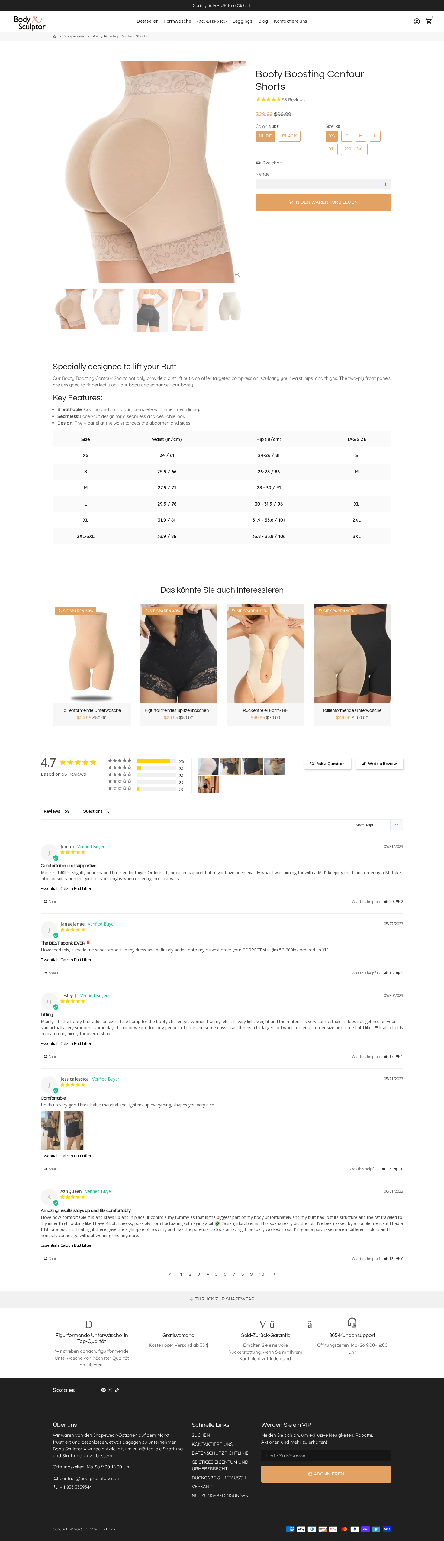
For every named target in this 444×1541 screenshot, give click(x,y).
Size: (333, 126)
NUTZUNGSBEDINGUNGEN (220, 1495)
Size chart (269, 163)
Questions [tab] (93, 811)
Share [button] (53, 901)
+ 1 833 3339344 (72, 1487)
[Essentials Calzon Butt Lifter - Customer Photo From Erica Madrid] (274, 766)
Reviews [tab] (52, 811)
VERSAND (202, 1486)
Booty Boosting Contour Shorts (120, 36)
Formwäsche (177, 21)
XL (331, 149)
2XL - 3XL (354, 149)
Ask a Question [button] (331, 763)
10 (261, 1274)
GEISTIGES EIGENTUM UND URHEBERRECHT (220, 1465)
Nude (265, 136)
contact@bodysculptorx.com (87, 1478)
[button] (388, 901)
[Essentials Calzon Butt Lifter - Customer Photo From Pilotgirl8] (208, 784)
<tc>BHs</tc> (212, 21)
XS (332, 136)
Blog (263, 21)
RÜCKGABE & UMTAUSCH (219, 1478)
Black (290, 136)
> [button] (274, 1274)
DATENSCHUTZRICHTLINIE (220, 1453)
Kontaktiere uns (290, 21)
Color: (267, 126)
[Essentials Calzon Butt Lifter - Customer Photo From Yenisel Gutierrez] (208, 766)
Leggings (242, 21)
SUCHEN (201, 1435)
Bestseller (147, 21)
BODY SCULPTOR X (99, 1529)
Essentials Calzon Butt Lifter (66, 888)
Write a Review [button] (382, 763)
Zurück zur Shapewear (222, 1299)
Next (238, 171)
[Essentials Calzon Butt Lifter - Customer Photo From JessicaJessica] (230, 766)
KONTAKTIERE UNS (212, 1444)
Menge (262, 174)
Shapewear (74, 36)
